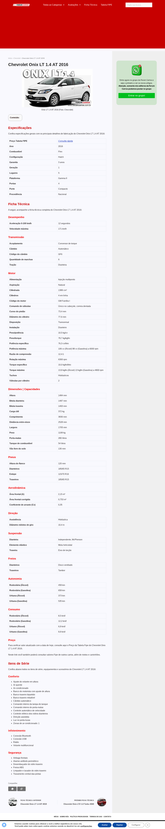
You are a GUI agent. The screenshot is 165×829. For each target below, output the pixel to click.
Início (10, 58)
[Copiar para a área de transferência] (21, 789)
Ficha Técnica (90, 5)
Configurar (136, 825)
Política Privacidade (79, 817)
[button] (53, 5)
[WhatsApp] (12, 789)
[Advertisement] (82, 29)
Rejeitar (119, 825)
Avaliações (73, 5)
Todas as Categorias (52, 5)
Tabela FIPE (106, 5)
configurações (86, 826)
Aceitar (105, 825)
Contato (107, 817)
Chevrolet (17, 58)
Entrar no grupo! (136, 95)
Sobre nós (64, 817)
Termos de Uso (95, 817)
